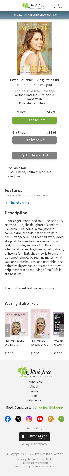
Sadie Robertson (40, 97)
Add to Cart (36, 120)
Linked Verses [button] (19, 203)
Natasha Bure (35, 95)
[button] (53, 6)
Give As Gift (37, 140)
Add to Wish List (36, 155)
